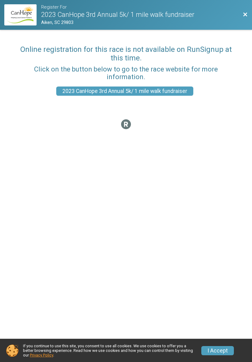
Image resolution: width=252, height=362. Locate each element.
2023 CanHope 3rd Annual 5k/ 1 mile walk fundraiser (124, 91)
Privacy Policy (41, 355)
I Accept (217, 351)
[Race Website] (22, 14)
